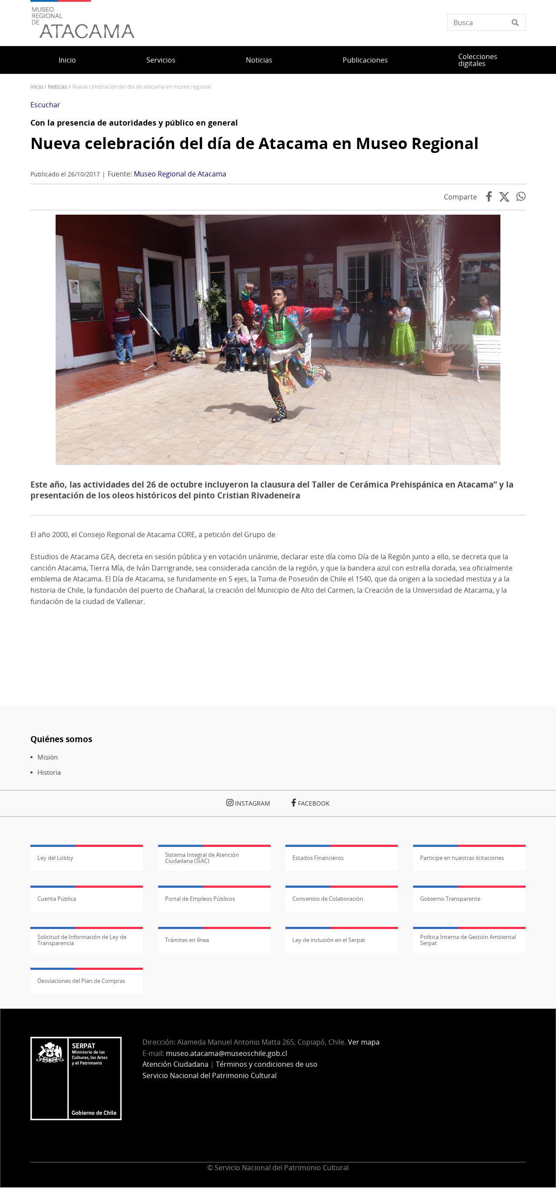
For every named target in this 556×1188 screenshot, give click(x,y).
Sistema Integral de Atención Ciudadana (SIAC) (202, 858)
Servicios (160, 60)
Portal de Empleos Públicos (200, 899)
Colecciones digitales (477, 60)
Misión (47, 757)
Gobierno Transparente (450, 899)
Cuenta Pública (56, 899)
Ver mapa (364, 1042)
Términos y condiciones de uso (267, 1064)
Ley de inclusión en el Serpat (328, 940)
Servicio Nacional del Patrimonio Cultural (209, 1075)
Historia (49, 772)
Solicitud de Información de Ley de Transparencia (81, 940)
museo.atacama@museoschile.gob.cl (226, 1053)
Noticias (259, 60)
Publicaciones (365, 60)
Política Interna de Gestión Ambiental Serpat (468, 940)
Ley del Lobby (55, 858)
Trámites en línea (187, 940)
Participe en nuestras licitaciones (462, 858)
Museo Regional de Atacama (180, 174)
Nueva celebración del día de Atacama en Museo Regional (254, 143)
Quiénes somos (61, 738)
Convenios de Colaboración (327, 899)
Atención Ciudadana (175, 1064)
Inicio (67, 60)
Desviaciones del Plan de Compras (81, 981)
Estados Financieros (318, 858)
